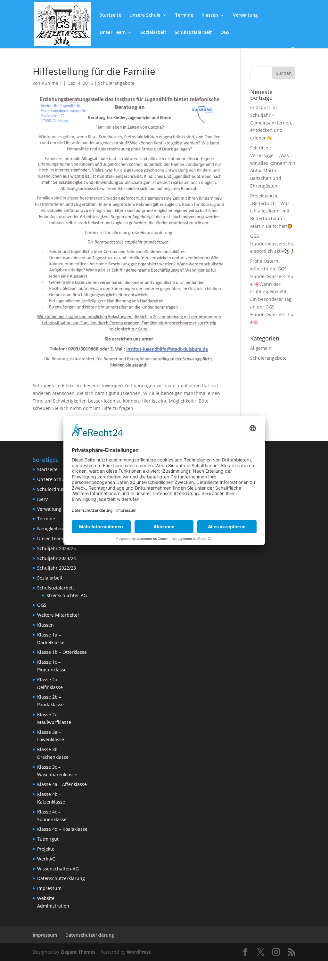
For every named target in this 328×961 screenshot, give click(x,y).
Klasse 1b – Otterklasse (62, 652)
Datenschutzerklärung (61, 878)
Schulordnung (52, 489)
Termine (184, 15)
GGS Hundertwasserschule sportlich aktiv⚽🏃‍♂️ (272, 243)
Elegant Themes (78, 952)
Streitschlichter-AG (66, 595)
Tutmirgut (48, 839)
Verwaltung (245, 15)
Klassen (209, 15)
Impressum (49, 888)
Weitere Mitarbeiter (58, 615)
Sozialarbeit (153, 32)
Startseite (110, 15)
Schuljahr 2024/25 (56, 548)
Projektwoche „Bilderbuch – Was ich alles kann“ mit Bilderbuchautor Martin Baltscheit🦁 (271, 211)
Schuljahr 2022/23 (56, 568)
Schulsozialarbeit (193, 32)
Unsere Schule (144, 15)
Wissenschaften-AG (58, 869)
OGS (225, 32)
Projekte (45, 849)
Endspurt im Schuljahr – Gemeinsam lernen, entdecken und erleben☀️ (271, 122)
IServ (42, 499)
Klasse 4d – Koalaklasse (62, 829)
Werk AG (46, 859)
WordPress (139, 952)
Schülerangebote (116, 83)
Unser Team (113, 32)
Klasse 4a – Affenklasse (62, 784)
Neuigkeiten (50, 528)
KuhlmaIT (52, 83)
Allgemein (261, 348)
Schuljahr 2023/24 (56, 558)
